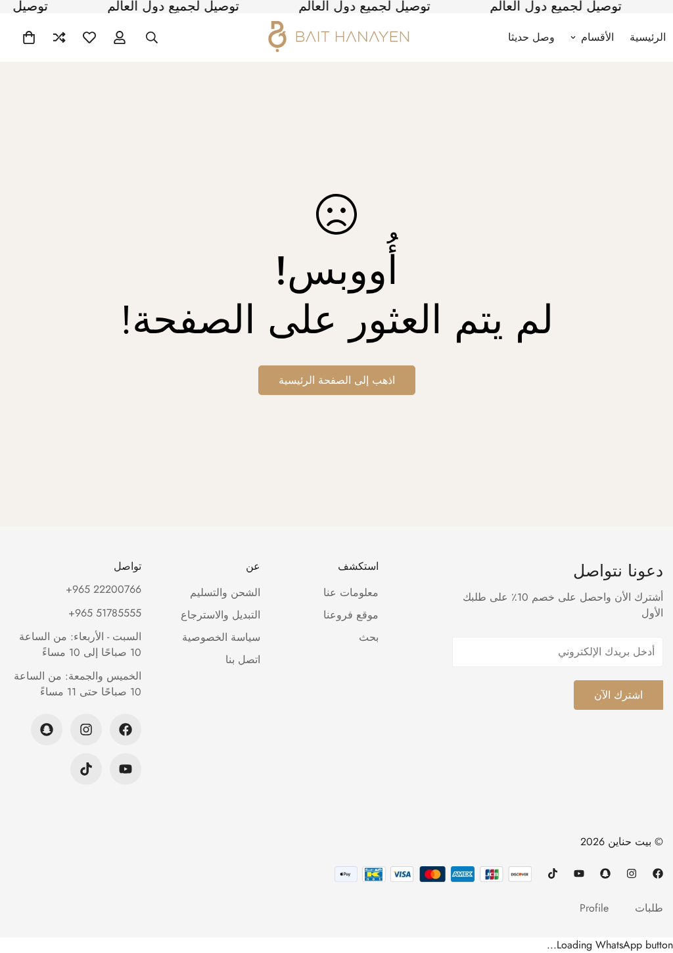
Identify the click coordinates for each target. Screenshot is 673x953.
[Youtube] (125, 769)
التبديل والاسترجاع (220, 614)
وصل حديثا (531, 37)
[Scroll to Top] (26, 881)
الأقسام (597, 37)
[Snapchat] (46, 729)
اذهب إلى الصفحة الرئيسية (337, 380)
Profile (594, 908)
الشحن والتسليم (225, 592)
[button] (29, 37)
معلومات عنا (351, 592)
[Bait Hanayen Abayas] (337, 37)
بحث (369, 637)
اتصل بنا (242, 659)
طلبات (649, 908)
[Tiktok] (86, 769)
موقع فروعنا (351, 614)
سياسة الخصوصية (221, 637)
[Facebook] (125, 729)
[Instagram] (86, 729)
